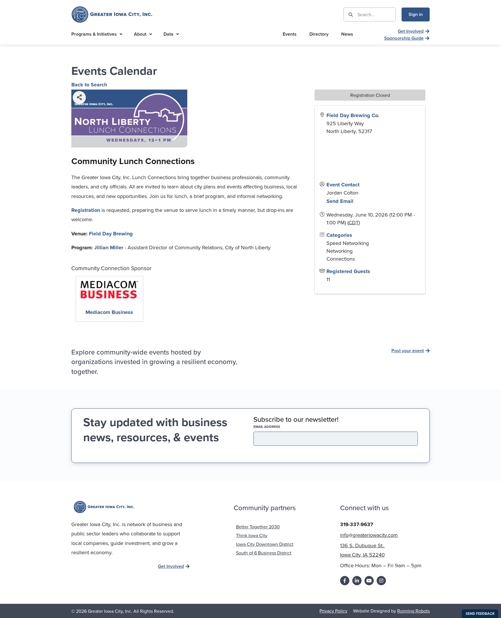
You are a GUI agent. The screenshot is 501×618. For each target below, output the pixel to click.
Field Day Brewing (111, 233)
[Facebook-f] (344, 580)
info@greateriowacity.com (369, 535)
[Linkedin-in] (357, 580)
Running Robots (413, 611)
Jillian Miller (108, 247)
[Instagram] (381, 580)
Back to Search (89, 84)
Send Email (339, 201)
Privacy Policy (333, 611)
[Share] (79, 97)
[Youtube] (369, 580)
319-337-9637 (356, 524)
